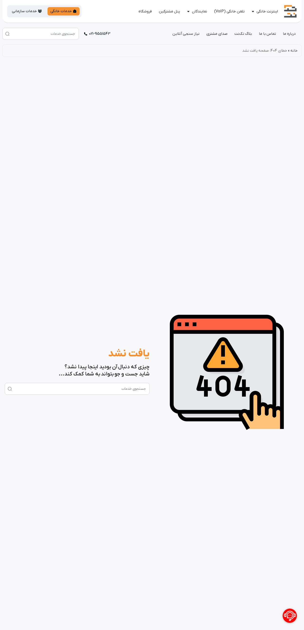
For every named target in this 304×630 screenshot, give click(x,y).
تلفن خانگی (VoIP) (229, 11)
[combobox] (40, 34)
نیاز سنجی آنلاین (186, 33)
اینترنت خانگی (267, 11)
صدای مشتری (217, 33)
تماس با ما (267, 33)
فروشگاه (145, 11)
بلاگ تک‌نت (243, 33)
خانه (294, 50)
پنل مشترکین (169, 11)
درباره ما (289, 33)
